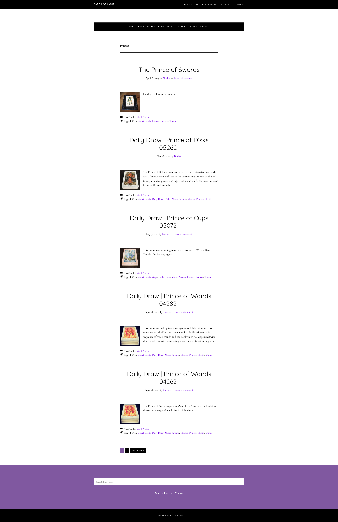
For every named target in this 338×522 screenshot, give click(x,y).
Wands (209, 354)
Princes (155, 121)
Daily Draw (157, 199)
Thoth (173, 121)
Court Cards (144, 121)
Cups (154, 277)
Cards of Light (104, 4)
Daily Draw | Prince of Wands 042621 (169, 377)
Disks (167, 199)
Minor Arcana (179, 199)
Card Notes (143, 117)
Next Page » (137, 451)
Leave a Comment (183, 78)
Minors (191, 199)
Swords (164, 121)
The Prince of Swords (169, 69)
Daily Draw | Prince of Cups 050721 (169, 221)
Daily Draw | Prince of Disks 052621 (169, 144)
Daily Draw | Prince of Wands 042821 (169, 299)
